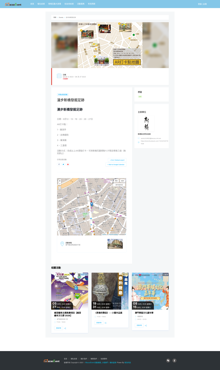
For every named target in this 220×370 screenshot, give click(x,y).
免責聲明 (104, 359)
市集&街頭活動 (62, 94)
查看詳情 (58, 328)
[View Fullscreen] (59, 187)
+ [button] (59, 180)
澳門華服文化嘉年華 (144, 313)
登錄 (200, 4)
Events (61, 17)
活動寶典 (80, 3)
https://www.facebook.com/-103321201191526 (154, 142)
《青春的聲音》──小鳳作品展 (108, 313)
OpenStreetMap (113, 234)
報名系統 (41, 3)
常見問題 (91, 3)
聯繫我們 (94, 359)
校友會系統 (69, 3)
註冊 (205, 4)
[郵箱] (68, 164)
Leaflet (104, 234)
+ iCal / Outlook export (117, 160)
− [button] (59, 183)
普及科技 (127, 362)
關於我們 (84, 359)
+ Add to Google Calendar (115, 164)
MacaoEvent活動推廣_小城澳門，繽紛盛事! (101, 362)
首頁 (32, 3)
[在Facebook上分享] (59, 164)
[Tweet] (63, 164)
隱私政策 (74, 359)
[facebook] (174, 360)
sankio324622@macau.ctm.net (151, 138)
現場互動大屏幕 (54, 3)
